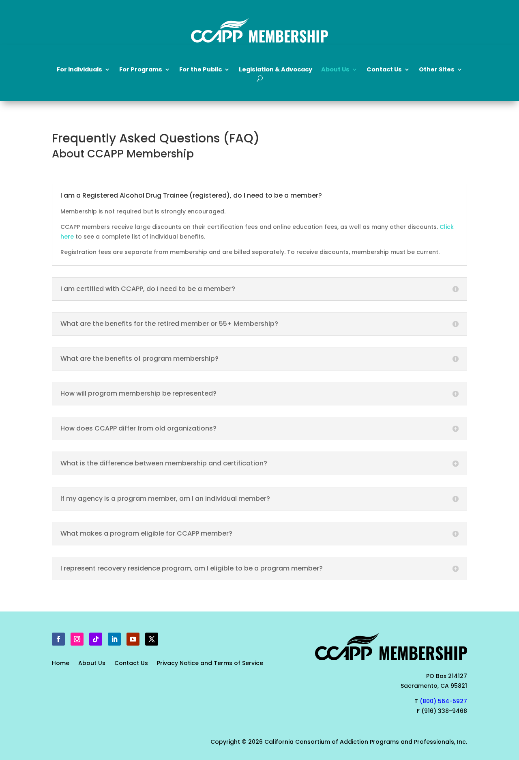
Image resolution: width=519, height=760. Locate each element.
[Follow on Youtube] (133, 639)
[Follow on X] (151, 639)
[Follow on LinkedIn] (114, 639)
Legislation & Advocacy (275, 70)
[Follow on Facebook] (58, 639)
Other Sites (437, 70)
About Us (91, 663)
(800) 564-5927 (443, 701)
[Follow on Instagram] (77, 639)
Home (60, 663)
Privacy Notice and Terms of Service (210, 663)
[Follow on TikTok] (95, 639)
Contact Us (131, 663)
